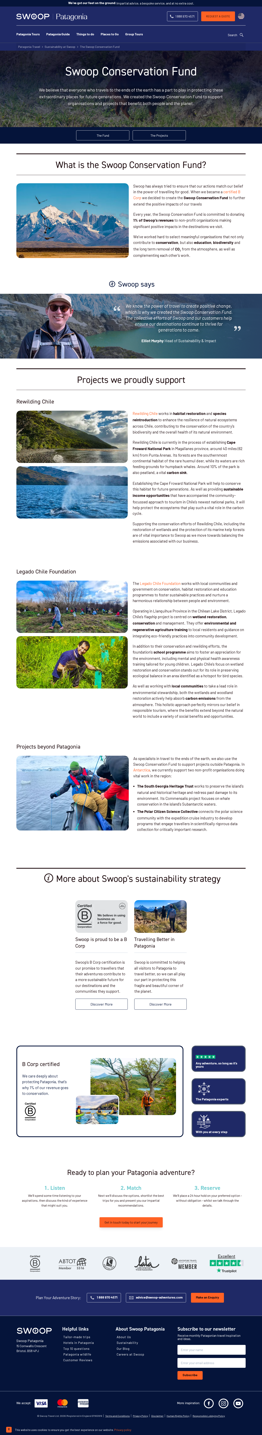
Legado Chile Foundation (160, 583)
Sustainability (127, 1342)
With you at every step (211, 1132)
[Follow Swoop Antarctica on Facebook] (208, 1403)
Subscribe (190, 1375)
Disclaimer (157, 1415)
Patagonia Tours (28, 34)
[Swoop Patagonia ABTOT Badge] (72, 1263)
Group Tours (134, 34)
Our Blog (123, 1348)
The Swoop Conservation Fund (100, 46)
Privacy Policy (140, 1415)
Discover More (101, 1004)
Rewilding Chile (145, 413)
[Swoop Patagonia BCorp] (35, 1263)
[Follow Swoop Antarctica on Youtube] (238, 1403)
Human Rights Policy (178, 1415)
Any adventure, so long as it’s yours (216, 1065)
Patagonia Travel (29, 46)
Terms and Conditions (117, 1415)
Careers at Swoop (130, 1354)
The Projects (159, 135)
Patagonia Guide (58, 34)
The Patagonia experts (212, 1099)
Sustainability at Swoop (60, 46)
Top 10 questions (76, 1348)
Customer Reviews (78, 1360)
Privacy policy (122, 1430)
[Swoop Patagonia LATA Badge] (146, 1263)
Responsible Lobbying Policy (209, 1415)
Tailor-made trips (76, 1337)
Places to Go (110, 34)
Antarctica (141, 770)
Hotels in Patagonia (78, 1342)
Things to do (85, 34)
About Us (124, 1337)
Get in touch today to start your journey (131, 1222)
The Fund (103, 135)
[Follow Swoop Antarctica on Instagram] (223, 1403)
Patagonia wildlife (77, 1354)
